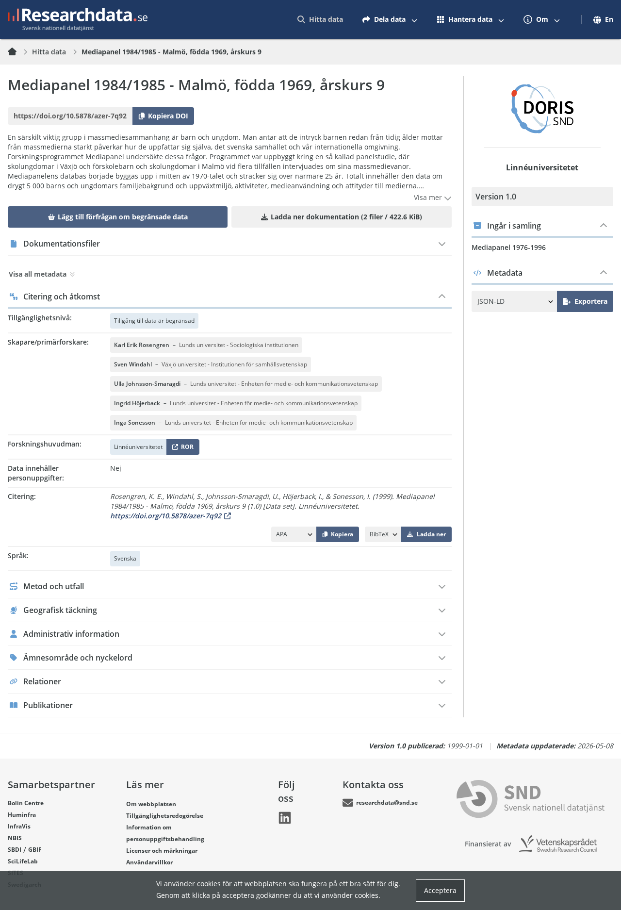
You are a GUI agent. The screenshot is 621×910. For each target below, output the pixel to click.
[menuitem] (320, 19)
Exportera (590, 301)
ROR (185, 449)
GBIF (35, 849)
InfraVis (19, 826)
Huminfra (22, 815)
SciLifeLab (23, 861)
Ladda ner (431, 534)
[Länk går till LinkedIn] (285, 818)
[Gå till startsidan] (77, 19)
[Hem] (18, 52)
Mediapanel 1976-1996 (509, 247)
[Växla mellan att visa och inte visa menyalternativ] (414, 19)
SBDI (14, 849)
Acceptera (440, 890)
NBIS (15, 838)
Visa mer (429, 197)
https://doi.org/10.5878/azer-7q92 (165, 515)
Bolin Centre (26, 803)
